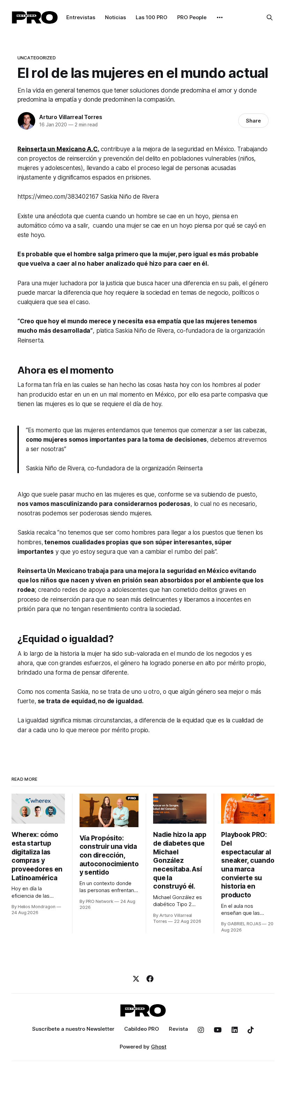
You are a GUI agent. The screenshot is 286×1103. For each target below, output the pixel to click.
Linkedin (235, 1030)
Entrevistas (80, 17)
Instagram (201, 1030)
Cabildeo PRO (141, 1028)
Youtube (218, 1030)
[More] (219, 17)
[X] (136, 978)
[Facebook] (149, 978)
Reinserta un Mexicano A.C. (58, 149)
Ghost (158, 1046)
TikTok (251, 1030)
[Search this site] (269, 17)
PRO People (191, 17)
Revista (178, 1028)
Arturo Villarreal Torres (70, 116)
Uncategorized (36, 57)
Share (253, 120)
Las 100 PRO (151, 17)
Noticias (115, 17)
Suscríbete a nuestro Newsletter (73, 1028)
